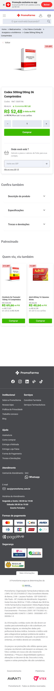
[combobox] (27, 21)
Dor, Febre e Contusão (32, 29)
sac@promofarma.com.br (18, 489)
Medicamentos (15, 29)
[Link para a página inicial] (4, 29)
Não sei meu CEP (10, 170)
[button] (27, 196)
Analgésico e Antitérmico (11, 33)
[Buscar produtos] (49, 21)
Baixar (47, 4)
